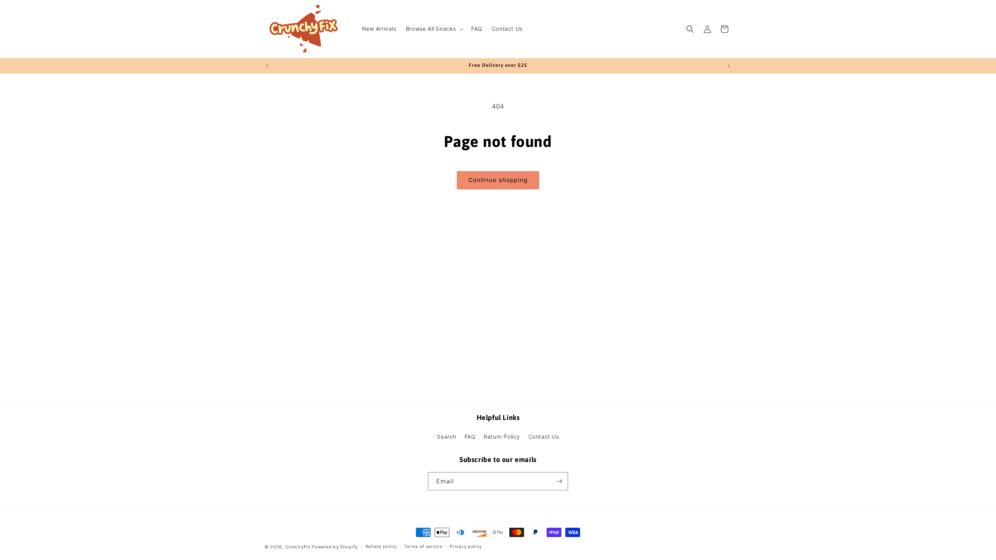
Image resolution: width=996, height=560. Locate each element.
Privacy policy (466, 546)
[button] (433, 29)
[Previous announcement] (267, 65)
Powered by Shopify (335, 547)
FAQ (470, 436)
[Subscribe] (559, 481)
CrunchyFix (297, 547)
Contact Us (543, 436)
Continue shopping (498, 180)
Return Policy (502, 436)
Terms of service (423, 546)
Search (446, 436)
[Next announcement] (728, 65)
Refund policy (381, 546)
